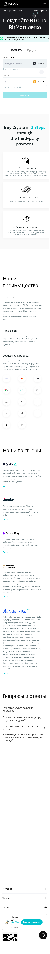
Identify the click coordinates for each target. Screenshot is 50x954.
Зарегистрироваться (32, 922)
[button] (25, 709)
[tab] (25, 709)
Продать (32, 50)
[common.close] (44, 916)
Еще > (5, 486)
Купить (17, 50)
